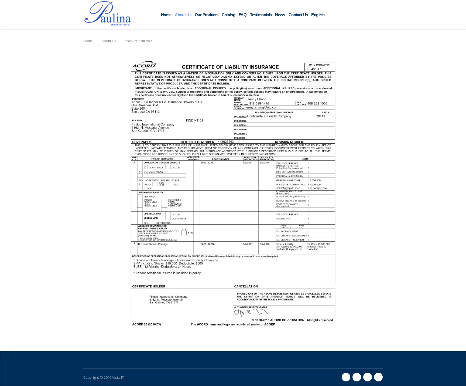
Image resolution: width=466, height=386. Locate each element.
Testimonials (261, 14)
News (280, 14)
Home (166, 14)
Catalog (228, 14)
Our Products (206, 14)
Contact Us (298, 14)
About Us (183, 14)
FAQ (242, 14)
